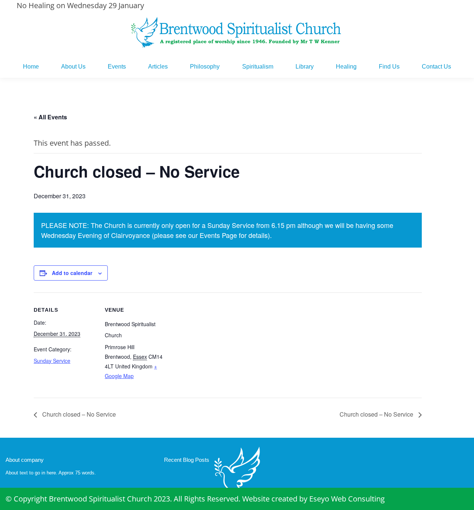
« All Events (50, 117)
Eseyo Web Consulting (347, 499)
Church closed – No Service (78, 414)
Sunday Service (52, 360)
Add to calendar (72, 272)
